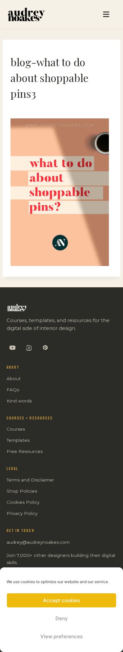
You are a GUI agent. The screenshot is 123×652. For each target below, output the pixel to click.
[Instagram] (29, 348)
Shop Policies (22, 491)
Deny (61, 618)
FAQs (13, 389)
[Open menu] (81, 14)
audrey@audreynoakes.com (38, 542)
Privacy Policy (22, 513)
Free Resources (25, 451)
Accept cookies (61, 600)
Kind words (19, 400)
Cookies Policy (23, 502)
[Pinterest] (45, 348)
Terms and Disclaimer (30, 479)
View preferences (61, 636)
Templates (18, 440)
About (14, 378)
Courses (16, 429)
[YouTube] (12, 348)
